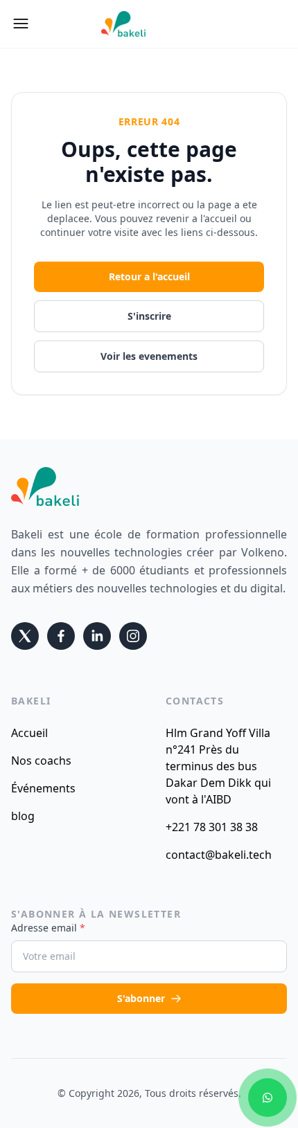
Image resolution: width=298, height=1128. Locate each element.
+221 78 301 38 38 (212, 827)
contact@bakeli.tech (219, 854)
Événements (43, 788)
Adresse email (48, 927)
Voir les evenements (149, 356)
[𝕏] (25, 636)
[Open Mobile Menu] (20, 23)
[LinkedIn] (97, 636)
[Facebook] (61, 636)
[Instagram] (133, 636)
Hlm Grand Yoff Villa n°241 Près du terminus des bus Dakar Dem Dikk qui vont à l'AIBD (218, 766)
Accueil (29, 732)
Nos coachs (41, 760)
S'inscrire (149, 315)
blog (23, 816)
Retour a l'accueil (149, 276)
